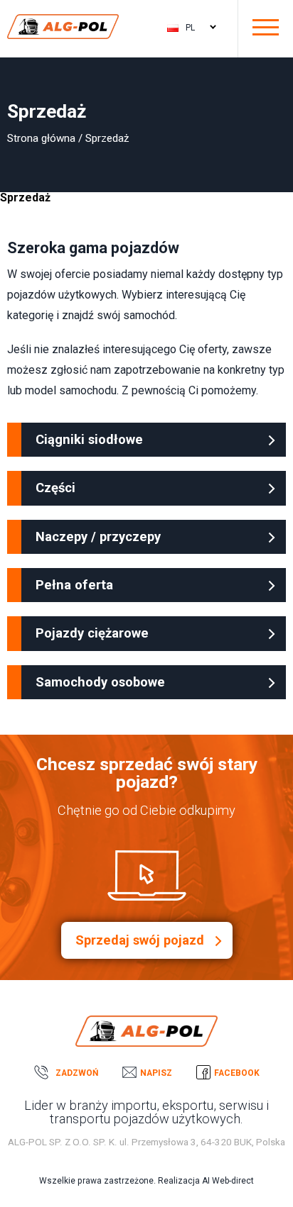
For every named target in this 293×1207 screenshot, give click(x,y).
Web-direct (233, 1181)
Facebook (237, 1073)
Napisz (156, 1073)
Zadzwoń (76, 1073)
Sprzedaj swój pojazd (139, 940)
